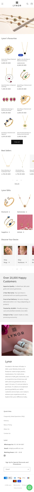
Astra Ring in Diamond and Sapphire (24, 109)
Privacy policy (25, 485)
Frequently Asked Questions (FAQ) (14, 416)
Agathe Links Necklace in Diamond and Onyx (23, 59)
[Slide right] (21, 180)
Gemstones (21, 212)
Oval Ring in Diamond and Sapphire (8, 133)
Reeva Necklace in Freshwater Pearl (6, 170)
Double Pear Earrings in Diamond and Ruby (7, 109)
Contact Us (7, 433)
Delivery (6, 420)
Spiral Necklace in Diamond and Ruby (8, 85)
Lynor (10, 485)
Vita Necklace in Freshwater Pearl (20, 170)
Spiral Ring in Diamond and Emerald (24, 85)
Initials (19, 232)
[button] (2, 4)
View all (17, 142)
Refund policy (17, 485)
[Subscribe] (28, 469)
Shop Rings (5, 261)
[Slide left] (13, 180)
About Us (6, 429)
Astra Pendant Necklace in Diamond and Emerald (24, 133)
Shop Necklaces (21, 261)
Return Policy (8, 425)
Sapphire (4, 232)
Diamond (4, 212)
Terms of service (18, 488)
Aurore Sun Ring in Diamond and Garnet (8, 59)
